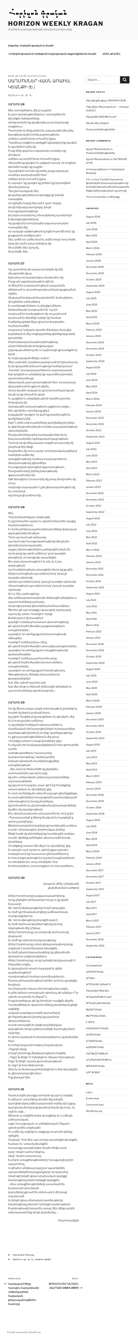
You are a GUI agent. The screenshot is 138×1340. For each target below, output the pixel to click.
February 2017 (93, 926)
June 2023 (91, 455)
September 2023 (95, 436)
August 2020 (93, 669)
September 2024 (95, 361)
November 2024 (95, 348)
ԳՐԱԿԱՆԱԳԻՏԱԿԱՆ (98, 1003)
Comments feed (95, 1104)
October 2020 (93, 656)
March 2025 (92, 323)
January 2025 (93, 335)
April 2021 (91, 618)
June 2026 (91, 229)
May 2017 (91, 908)
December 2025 (95, 266)
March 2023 (92, 474)
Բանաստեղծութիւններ (100, 129)
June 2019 (91, 757)
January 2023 (93, 486)
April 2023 (91, 468)
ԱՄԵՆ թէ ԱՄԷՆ (111, 53)
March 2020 (93, 700)
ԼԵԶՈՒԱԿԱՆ (93, 1034)
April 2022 (91, 543)
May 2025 (91, 310)
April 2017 (91, 914)
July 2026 (91, 222)
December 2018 (95, 794)
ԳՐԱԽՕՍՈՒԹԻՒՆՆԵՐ (99, 996)
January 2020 (93, 713)
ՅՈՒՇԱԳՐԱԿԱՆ (95, 1066)
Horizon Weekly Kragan (55, 23)
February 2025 (94, 329)
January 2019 (93, 788)
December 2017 (95, 870)
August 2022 (93, 518)
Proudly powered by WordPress (24, 1332)
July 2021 (91, 600)
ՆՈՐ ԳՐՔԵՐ (93, 1072)
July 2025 (91, 298)
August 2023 (93, 442)
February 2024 (94, 405)
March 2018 (92, 851)
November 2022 (95, 499)
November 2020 (95, 650)
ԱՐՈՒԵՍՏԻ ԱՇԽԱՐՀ (98, 984)
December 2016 (95, 939)
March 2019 (92, 776)
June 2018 (91, 832)
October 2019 (93, 732)
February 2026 (94, 254)
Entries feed (92, 1098)
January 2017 (93, 933)
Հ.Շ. (88, 179)
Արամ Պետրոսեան (97, 149)
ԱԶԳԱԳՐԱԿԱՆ (95, 971)
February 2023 (94, 480)
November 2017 (95, 876)
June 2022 (91, 530)
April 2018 (91, 845)
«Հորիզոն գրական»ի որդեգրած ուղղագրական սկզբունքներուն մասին (52, 53)
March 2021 (92, 625)
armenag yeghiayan (96, 169)
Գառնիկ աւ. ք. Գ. (23, 1259)
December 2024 (95, 342)
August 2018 (93, 820)
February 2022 (94, 556)
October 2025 (93, 279)
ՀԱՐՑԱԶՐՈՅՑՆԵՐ (97, 1053)
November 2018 (95, 801)
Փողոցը (115, 196)
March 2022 (92, 549)
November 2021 (95, 574)
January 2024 (93, 411)
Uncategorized (94, 965)
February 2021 (93, 631)
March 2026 (92, 248)
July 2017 (91, 901)
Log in (89, 1092)
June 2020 (92, 681)
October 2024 (93, 354)
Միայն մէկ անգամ (97, 123)
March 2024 (92, 398)
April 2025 (91, 317)
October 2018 (93, 807)
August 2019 (93, 744)
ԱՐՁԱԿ (90, 978)
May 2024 (91, 386)
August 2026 (93, 216)
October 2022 (93, 505)
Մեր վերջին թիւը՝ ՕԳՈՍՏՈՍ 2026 (106, 100)
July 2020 (91, 675)
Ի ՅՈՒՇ (90, 1022)
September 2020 (95, 662)
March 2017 (92, 920)
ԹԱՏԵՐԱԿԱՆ (94, 1009)
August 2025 (93, 292)
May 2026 (91, 235)
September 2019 (95, 738)
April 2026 (91, 241)
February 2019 (94, 782)
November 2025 (95, 273)
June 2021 (91, 606)
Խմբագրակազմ (37, 76)
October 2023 (93, 430)
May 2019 (91, 763)
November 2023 (95, 424)
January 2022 (93, 562)
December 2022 (95, 493)
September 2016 (95, 945)
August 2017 (93, 895)
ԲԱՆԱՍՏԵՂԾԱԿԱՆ (24, 1255)
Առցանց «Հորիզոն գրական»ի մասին (31, 45)
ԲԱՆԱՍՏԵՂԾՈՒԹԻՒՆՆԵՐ (101, 116)
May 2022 (91, 537)
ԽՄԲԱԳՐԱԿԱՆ (95, 1047)
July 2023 (91, 449)
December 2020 (95, 644)
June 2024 (91, 380)
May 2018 (91, 838)
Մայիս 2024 (43, 1259)
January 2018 (93, 863)
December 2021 (95, 568)
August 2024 (93, 367)
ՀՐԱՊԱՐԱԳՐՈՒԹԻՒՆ (99, 1059)
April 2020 (91, 694)
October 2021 (93, 581)
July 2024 (91, 373)
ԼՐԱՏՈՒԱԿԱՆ (94, 1040)
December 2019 (95, 719)
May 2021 (91, 612)
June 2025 (91, 304)
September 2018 (95, 813)
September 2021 (95, 587)
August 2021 (93, 593)
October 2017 (93, 882)
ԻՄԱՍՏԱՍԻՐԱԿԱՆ (97, 1028)
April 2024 (91, 392)
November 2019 (95, 725)
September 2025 (95, 285)
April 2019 (91, 769)
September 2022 (95, 511)
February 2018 (94, 857)
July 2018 (91, 826)
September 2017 (95, 889)
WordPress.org (94, 1111)
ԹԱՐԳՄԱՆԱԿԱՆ (96, 1015)
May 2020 (91, 687)
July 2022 (91, 524)
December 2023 (95, 417)
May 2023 (91, 461)
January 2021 (93, 637)
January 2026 (93, 260)
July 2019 (91, 750)
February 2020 (94, 706)
